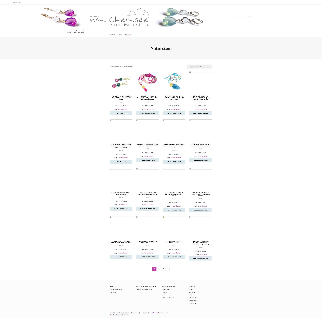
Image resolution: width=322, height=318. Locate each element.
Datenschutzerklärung (122, 314)
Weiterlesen (121, 161)
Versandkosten (123, 109)
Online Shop (17, 2)
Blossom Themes (153, 312)
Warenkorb (192, 286)
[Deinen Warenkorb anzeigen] (82, 31)
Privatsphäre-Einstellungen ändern (146, 286)
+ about (164, 295)
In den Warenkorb (121, 113)
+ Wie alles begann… (168, 298)
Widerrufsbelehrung (116, 289)
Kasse (190, 289)
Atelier (250, 17)
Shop (243, 17)
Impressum (269, 17)
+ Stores (164, 292)
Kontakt (259, 17)
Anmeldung (76, 32)
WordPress (113, 314)
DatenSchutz (192, 298)
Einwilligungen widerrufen (144, 289)
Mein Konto (192, 292)
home (236, 17)
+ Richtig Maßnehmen (169, 286)
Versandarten (193, 300)
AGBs (111, 286)
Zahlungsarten (193, 303)
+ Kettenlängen (166, 289)
